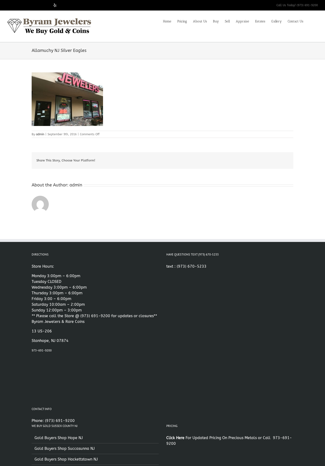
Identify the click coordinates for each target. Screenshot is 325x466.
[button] (310, 21)
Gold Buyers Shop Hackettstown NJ (66, 459)
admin (40, 134)
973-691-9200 (42, 350)
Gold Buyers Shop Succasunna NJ (64, 448)
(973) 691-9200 (95, 316)
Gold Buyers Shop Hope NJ (58, 438)
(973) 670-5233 (192, 266)
